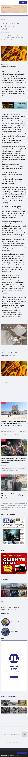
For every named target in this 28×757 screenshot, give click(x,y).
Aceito (22, 753)
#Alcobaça (11, 353)
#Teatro (12, 355)
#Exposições (5, 355)
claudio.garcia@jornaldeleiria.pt (8, 66)
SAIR (22, 2)
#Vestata (4, 353)
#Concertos (18, 353)
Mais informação (16, 755)
